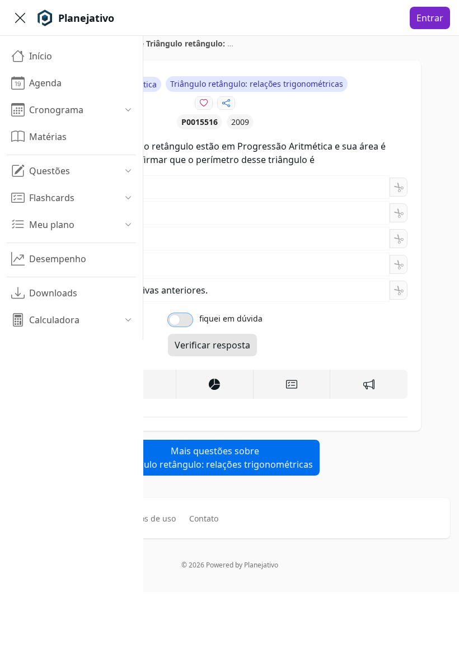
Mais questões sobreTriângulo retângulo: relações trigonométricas (215, 458)
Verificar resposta (212, 345)
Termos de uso (148, 518)
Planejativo (261, 565)
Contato (203, 518)
